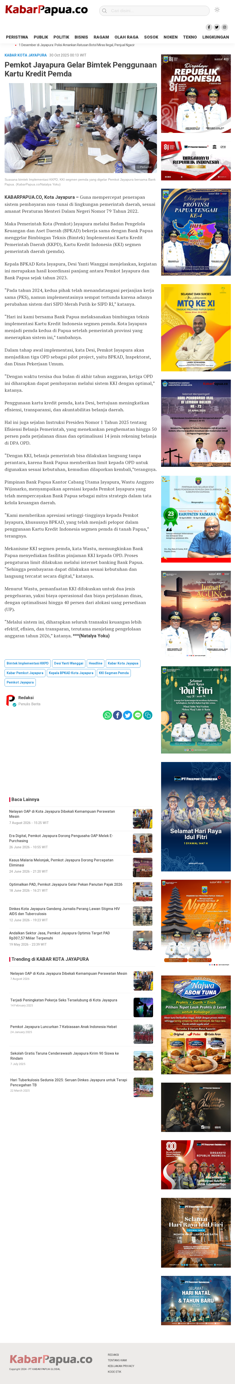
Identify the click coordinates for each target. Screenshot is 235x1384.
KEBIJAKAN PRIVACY (121, 1366)
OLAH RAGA (127, 37)
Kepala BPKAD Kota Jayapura (71, 673)
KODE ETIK (114, 1372)
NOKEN (171, 37)
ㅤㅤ (148, 1355)
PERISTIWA (17, 37)
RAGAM (101, 37)
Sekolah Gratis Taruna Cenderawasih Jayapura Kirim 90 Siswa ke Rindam (64, 1056)
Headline (95, 663)
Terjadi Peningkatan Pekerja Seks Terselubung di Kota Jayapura (63, 1000)
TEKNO (190, 37)
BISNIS (81, 37)
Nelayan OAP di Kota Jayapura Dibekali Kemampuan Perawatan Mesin (68, 973)
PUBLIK (41, 37)
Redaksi (26, 698)
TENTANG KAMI (117, 1360)
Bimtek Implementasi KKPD (28, 663)
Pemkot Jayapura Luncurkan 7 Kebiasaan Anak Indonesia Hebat (63, 1027)
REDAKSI (113, 1355)
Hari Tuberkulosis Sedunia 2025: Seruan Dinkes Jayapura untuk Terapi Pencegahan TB (68, 1082)
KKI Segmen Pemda (114, 673)
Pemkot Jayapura (20, 682)
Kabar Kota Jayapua (123, 663)
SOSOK (151, 37)
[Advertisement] (81, 757)
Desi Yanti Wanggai (68, 663)
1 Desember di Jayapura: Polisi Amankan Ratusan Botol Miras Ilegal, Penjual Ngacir (77, 45)
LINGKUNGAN (215, 37)
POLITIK (61, 37)
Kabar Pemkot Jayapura (25, 673)
